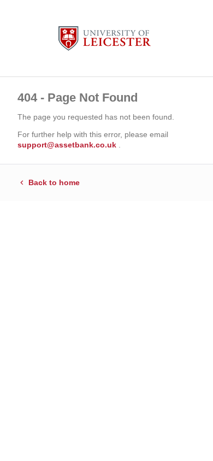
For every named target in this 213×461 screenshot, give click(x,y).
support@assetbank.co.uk (68, 144)
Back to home (53, 182)
